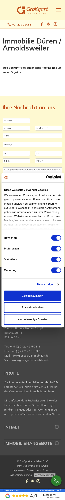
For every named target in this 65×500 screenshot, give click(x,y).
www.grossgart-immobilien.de (30, 360)
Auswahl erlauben (33, 307)
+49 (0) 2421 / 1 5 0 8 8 (25, 346)
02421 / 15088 (21, 24)
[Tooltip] (60, 490)
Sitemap (47, 470)
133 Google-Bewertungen (49, 497)
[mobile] (58, 10)
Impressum (19, 470)
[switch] (56, 248)
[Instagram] (56, 24)
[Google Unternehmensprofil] (49, 24)
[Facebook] (42, 24)
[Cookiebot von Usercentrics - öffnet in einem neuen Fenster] (46, 177)
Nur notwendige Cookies (32, 319)
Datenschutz (34, 470)
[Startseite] (32, 10)
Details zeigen (45, 284)
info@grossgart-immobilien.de (30, 355)
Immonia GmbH (39, 465)
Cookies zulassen (32, 295)
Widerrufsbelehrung (21, 474)
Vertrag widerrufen (45, 474)
